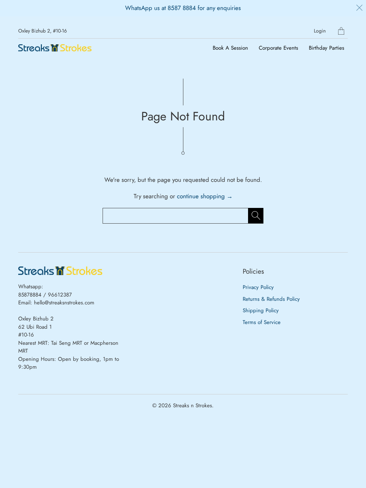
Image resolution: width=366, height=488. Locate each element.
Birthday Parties (326, 48)
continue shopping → (205, 196)
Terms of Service (262, 322)
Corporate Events (278, 48)
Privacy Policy (258, 287)
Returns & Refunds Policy (271, 299)
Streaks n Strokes (192, 405)
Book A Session (230, 48)
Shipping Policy (261, 310)
